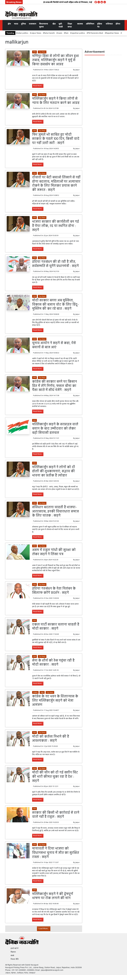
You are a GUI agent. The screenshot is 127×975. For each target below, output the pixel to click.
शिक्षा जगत (70, 25)
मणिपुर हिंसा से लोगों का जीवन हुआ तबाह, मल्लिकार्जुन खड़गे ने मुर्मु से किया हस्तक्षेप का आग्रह (55, 60)
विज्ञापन (13, 952)
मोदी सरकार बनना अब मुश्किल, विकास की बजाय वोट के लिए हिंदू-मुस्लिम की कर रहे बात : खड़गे (55, 305)
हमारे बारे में (14, 948)
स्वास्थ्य (80, 23)
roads (60, 33)
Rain (66, 33)
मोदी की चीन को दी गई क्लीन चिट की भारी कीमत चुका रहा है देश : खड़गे (55, 777)
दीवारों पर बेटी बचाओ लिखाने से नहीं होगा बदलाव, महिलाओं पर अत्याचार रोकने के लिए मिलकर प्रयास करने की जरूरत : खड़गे (56, 184)
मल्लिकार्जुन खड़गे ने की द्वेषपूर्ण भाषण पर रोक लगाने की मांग (52, 896)
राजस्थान (32, 23)
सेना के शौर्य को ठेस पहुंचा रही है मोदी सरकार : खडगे (53, 663)
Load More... (44, 928)
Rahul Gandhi (49, 33)
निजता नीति (14, 959)
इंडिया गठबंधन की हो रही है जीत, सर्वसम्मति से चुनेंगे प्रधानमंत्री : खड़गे (55, 264)
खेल (54, 23)
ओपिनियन (90, 23)
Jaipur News (36, 33)
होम (9, 23)
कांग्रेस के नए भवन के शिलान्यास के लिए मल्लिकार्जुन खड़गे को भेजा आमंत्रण (55, 701)
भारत (16, 23)
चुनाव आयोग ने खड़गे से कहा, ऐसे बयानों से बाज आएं (54, 345)
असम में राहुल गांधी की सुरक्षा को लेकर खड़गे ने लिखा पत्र (54, 552)
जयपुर (42, 692)
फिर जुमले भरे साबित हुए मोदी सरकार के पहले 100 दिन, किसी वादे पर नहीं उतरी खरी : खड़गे (55, 139)
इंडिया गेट (99, 25)
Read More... (37, 85)
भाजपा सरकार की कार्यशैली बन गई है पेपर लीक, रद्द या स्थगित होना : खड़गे (55, 226)
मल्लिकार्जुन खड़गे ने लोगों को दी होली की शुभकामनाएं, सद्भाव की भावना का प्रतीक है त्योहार (53, 471)
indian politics (22, 33)
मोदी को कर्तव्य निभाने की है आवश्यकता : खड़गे (50, 739)
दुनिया (23, 23)
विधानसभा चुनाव (43, 25)
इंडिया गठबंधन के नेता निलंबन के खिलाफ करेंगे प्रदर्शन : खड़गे (54, 591)
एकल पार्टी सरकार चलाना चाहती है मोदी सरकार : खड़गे (55, 627)
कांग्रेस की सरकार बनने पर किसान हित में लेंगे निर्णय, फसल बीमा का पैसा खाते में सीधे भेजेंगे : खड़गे (54, 386)
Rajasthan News (112, 33)
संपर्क (12, 955)
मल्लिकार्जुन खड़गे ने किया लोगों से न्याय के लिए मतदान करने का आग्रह (55, 101)
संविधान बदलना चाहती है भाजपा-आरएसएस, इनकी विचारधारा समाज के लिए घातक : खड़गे (55, 511)
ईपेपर (118, 23)
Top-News (42, 52)
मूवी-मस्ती (61, 25)
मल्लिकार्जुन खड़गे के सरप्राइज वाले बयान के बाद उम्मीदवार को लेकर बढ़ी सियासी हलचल (55, 428)
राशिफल (109, 23)
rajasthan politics (78, 33)
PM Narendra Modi (95, 33)
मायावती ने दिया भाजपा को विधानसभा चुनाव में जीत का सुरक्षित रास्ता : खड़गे (55, 853)
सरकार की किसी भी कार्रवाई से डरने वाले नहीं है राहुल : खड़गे (55, 815)
